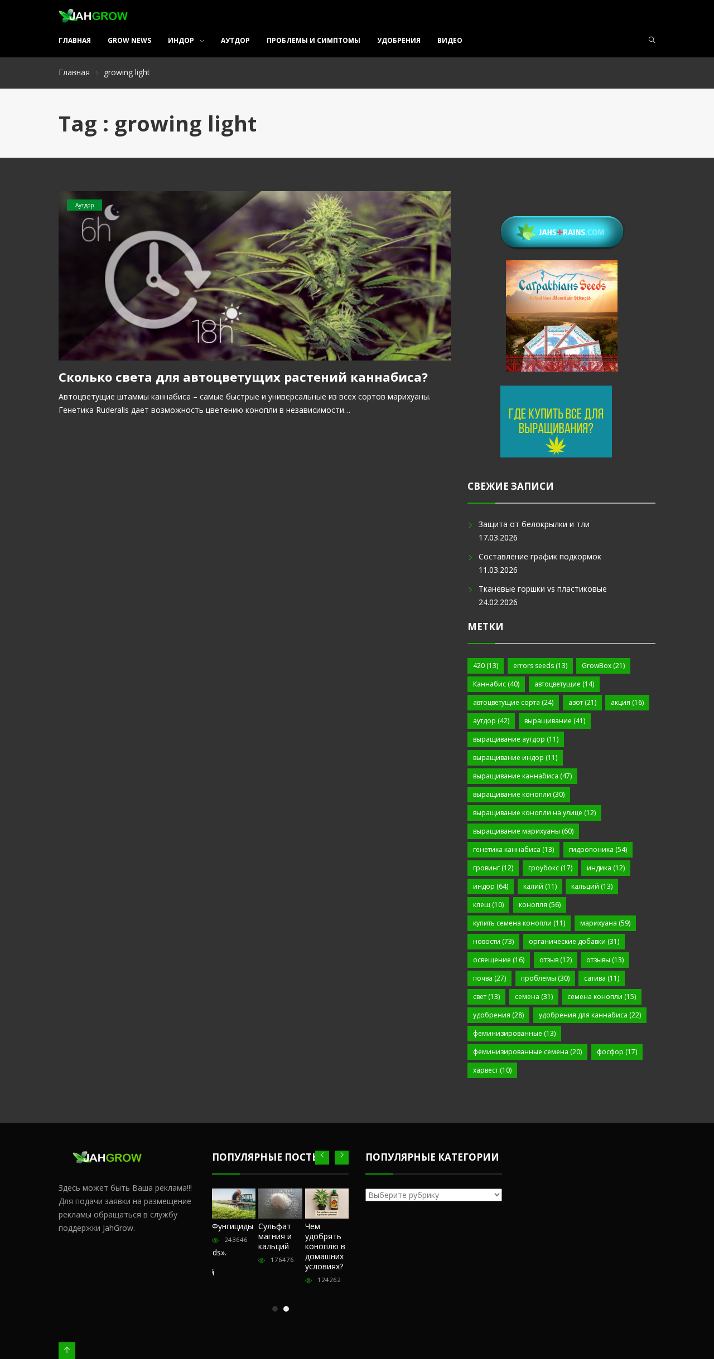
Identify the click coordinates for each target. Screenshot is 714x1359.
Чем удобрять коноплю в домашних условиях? (325, 1246)
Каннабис (496, 684)
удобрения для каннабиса (590, 1015)
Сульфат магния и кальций (275, 1236)
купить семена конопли (519, 923)
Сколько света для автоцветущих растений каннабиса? (243, 376)
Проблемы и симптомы (313, 40)
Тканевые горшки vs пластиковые (543, 588)
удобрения (498, 1015)
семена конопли (601, 996)
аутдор (491, 720)
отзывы (605, 960)
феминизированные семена (527, 1051)
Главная (75, 40)
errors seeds (540, 665)
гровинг (493, 868)
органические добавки (574, 941)
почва (489, 978)
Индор (181, 40)
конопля (540, 904)
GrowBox (603, 665)
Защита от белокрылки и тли (534, 524)
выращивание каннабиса (522, 776)
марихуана (605, 923)
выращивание (554, 720)
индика (606, 868)
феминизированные (514, 1033)
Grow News (129, 40)
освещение (498, 960)
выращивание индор (515, 757)
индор (490, 886)
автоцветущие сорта (513, 702)
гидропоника (598, 849)
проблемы (545, 978)
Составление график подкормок (540, 556)
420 (485, 665)
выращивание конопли (519, 794)
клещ (488, 904)
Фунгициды (232, 1226)
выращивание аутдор (515, 739)
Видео (449, 40)
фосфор (617, 1051)
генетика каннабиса (513, 849)
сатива (601, 978)
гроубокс (550, 868)
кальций (591, 886)
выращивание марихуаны (523, 831)
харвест (492, 1070)
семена (534, 996)
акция (627, 702)
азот (582, 702)
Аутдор (235, 40)
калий (540, 886)
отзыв (555, 960)
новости (493, 941)
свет (486, 996)
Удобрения (399, 40)
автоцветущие (564, 684)
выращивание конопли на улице (534, 812)
